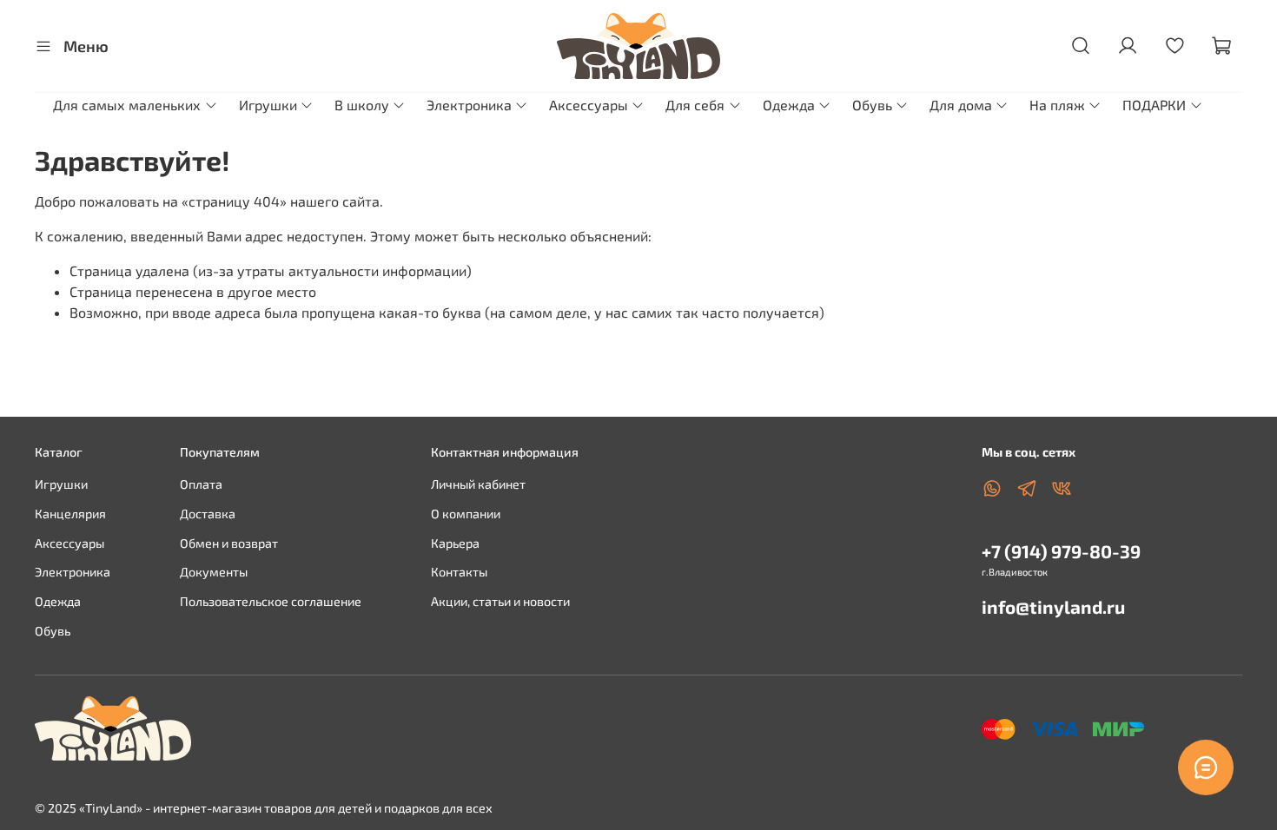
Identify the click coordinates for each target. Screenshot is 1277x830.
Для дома (961, 104)
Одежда (789, 104)
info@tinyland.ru (1053, 606)
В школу (361, 104)
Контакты (459, 571)
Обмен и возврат (229, 543)
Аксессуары (588, 104)
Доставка (207, 513)
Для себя (695, 104)
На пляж (1057, 104)
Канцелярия (70, 513)
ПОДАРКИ (1154, 104)
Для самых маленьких (127, 104)
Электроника (469, 104)
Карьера (455, 543)
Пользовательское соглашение (270, 601)
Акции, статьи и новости (500, 601)
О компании (465, 513)
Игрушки (268, 104)
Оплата (201, 484)
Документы (214, 571)
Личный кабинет (478, 484)
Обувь (872, 104)
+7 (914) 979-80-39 (1061, 551)
